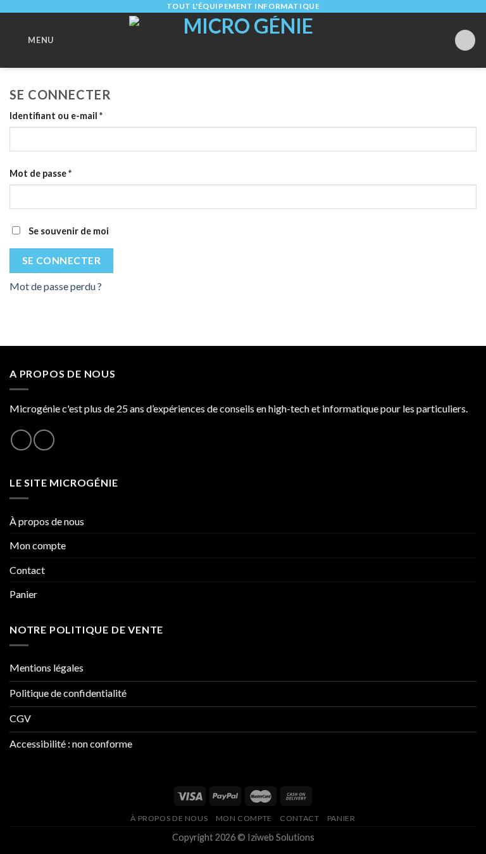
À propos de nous (46, 521)
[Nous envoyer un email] (44, 440)
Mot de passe (40, 173)
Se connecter (61, 260)
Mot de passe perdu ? (55, 286)
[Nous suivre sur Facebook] (21, 440)
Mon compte (37, 545)
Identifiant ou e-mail (56, 115)
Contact (27, 570)
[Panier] (465, 40)
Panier (23, 594)
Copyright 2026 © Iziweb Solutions (243, 837)
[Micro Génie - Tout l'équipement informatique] (243, 40)
